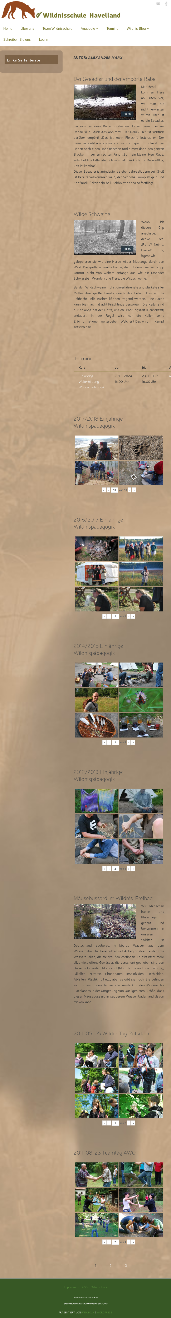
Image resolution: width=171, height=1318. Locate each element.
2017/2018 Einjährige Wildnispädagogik (98, 422)
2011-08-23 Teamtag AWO (105, 1152)
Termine (83, 358)
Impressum (71, 1287)
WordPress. (105, 1312)
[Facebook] (166, 3)
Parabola (87, 1312)
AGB (85, 1287)
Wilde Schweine (92, 213)
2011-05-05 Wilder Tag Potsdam (111, 1033)
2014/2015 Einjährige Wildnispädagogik (98, 649)
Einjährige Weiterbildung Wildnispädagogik (92, 381)
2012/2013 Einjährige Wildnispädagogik (98, 775)
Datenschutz (99, 1287)
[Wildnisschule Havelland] (158, 3)
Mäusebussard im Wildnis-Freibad (113, 897)
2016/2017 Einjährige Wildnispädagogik (98, 522)
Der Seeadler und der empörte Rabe (115, 78)
